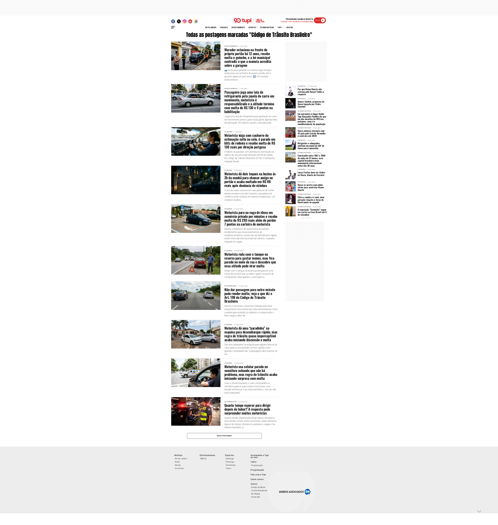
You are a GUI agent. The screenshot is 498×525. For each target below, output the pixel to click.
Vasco (228, 468)
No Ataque (255, 494)
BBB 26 (203, 458)
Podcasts (224, 27)
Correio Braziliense (259, 490)
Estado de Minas (258, 487)
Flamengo (230, 462)
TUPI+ (254, 462)
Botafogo (230, 458)
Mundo (178, 465)
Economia (179, 468)
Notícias (178, 455)
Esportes (252, 27)
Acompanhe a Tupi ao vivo (260, 456)
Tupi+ (280, 27)
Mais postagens (224, 436)
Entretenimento (238, 27)
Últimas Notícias (267, 27)
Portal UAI (255, 497)
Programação (257, 465)
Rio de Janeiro (210, 27)
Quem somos (257, 479)
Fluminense (231, 465)
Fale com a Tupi (258, 474)
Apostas (289, 27)
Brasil (177, 462)
